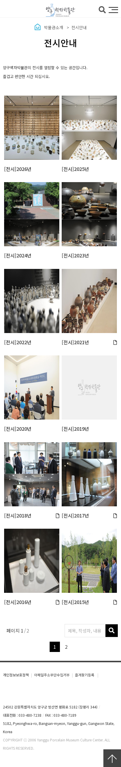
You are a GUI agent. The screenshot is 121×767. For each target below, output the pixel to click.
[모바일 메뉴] (113, 10)
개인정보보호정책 (16, 674)
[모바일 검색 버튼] (102, 9)
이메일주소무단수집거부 (52, 674)
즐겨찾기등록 (85, 674)
